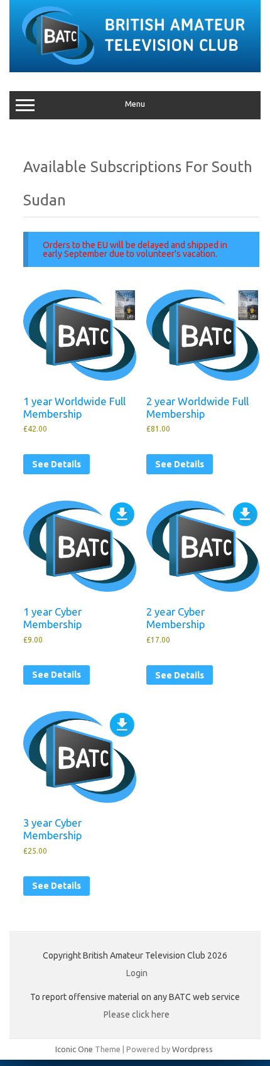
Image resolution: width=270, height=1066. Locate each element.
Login (137, 973)
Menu (135, 104)
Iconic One (74, 1049)
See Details (56, 464)
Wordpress (192, 1049)
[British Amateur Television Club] (135, 68)
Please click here (137, 1014)
